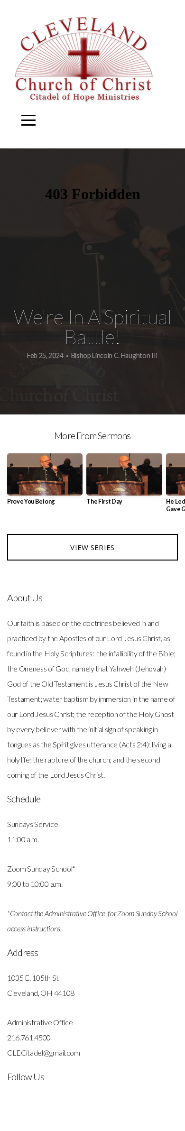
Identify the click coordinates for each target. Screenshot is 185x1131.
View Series (92, 547)
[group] (45, 483)
